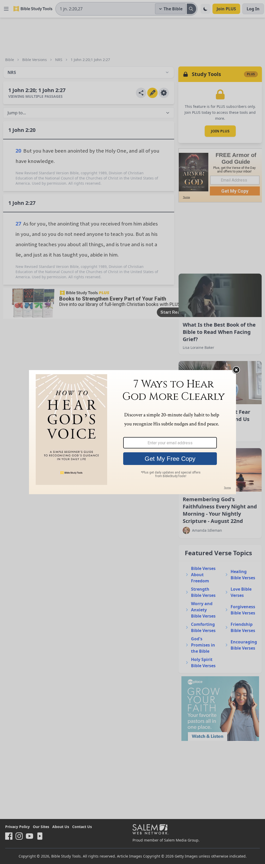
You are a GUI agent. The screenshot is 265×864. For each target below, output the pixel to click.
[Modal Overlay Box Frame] (132, 432)
